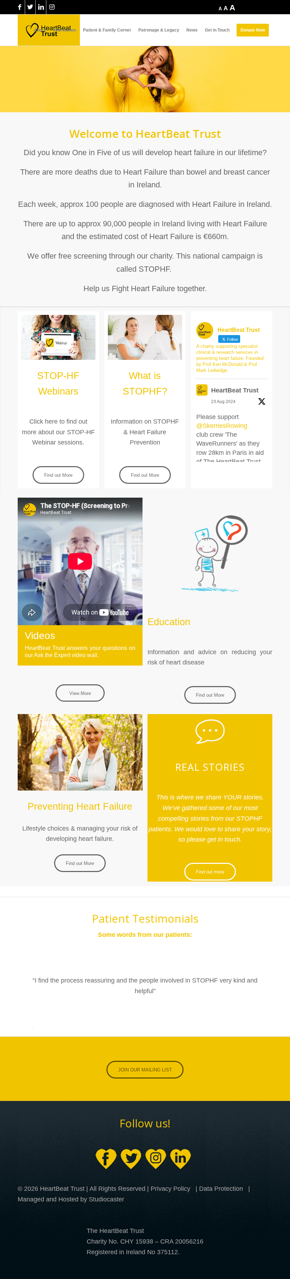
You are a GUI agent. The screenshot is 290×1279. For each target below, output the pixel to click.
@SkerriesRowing (221, 425)
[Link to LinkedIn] (41, 7)
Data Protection (221, 1188)
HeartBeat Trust (235, 390)
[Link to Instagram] (51, 7)
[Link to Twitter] (30, 7)
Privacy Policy (170, 1188)
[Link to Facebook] (19, 7)
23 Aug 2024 (223, 401)
